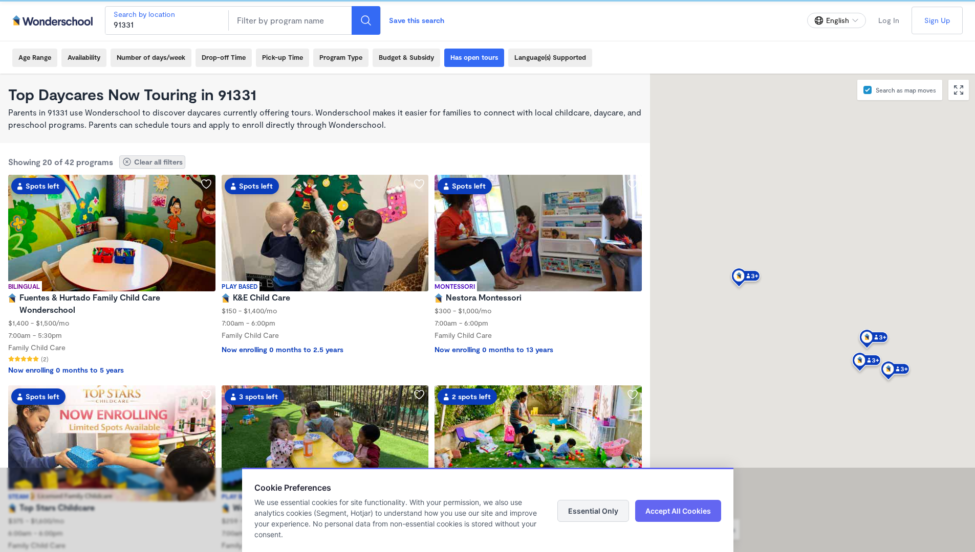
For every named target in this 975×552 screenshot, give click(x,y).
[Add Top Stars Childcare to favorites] (206, 394)
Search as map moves (906, 90)
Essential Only (593, 511)
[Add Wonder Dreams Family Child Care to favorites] (419, 394)
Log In (888, 20)
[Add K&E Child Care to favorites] (419, 184)
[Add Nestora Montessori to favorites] (632, 184)
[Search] (366, 20)
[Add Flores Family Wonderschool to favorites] (632, 394)
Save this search (416, 20)
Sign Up (937, 20)
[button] (873, 340)
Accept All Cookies (678, 511)
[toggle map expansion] (958, 90)
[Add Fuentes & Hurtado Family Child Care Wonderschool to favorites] (206, 184)
